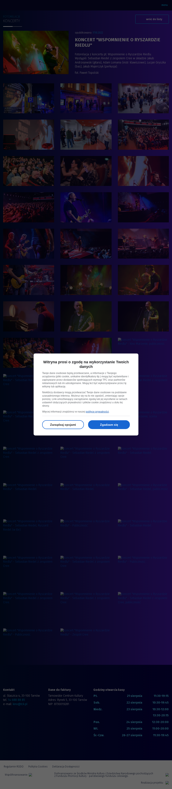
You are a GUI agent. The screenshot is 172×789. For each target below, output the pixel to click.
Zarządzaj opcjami (63, 424)
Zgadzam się (109, 424)
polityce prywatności (97, 411)
